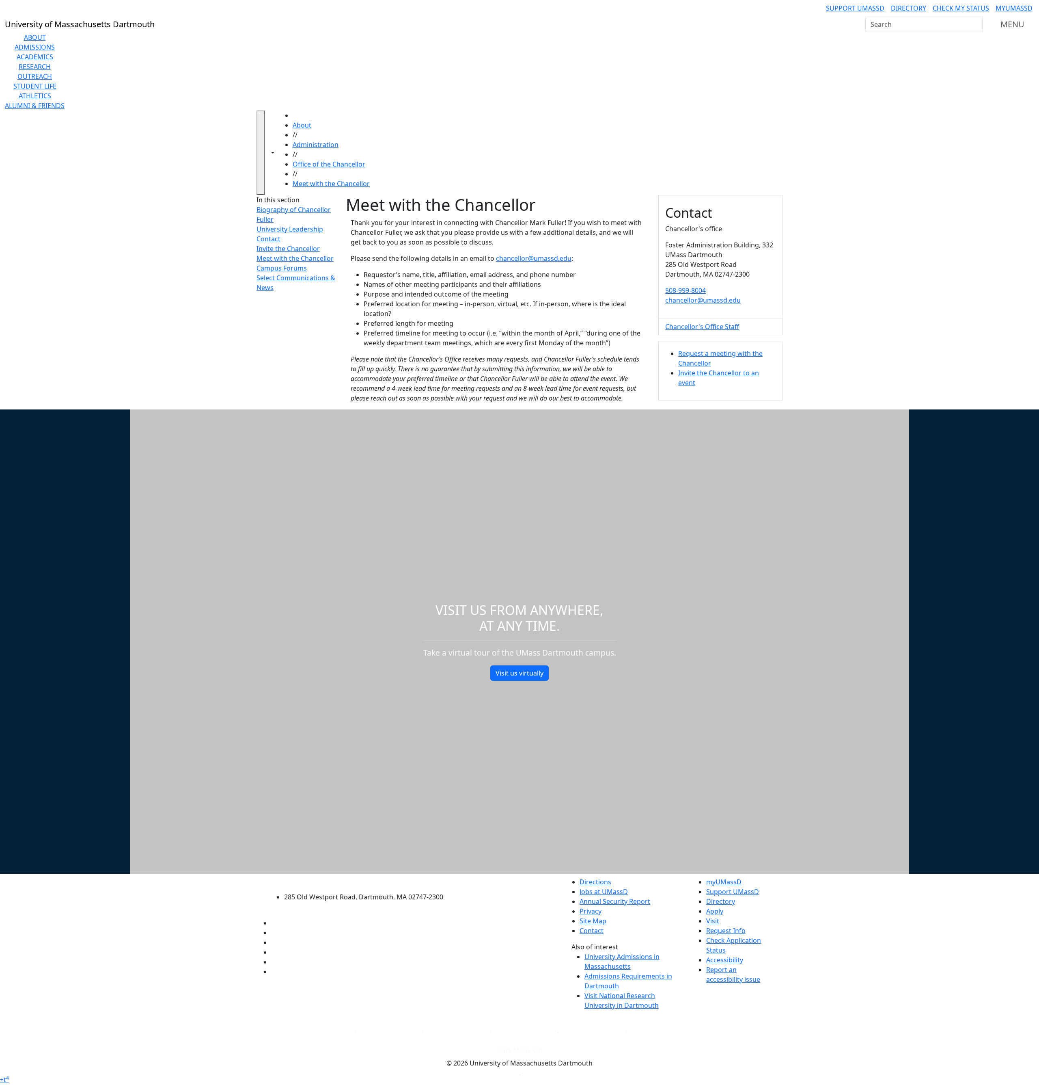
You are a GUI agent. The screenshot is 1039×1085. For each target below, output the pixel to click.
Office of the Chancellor (329, 164)
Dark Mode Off (520, 1050)
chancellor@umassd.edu (533, 258)
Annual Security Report (615, 901)
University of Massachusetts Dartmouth (368, 881)
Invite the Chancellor (288, 248)
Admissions (35, 47)
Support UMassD (855, 8)
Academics (35, 56)
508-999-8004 (685, 290)
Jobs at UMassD (604, 891)
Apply (714, 911)
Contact (268, 238)
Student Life (34, 86)
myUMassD (1014, 8)
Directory (908, 8)
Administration (315, 144)
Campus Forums (282, 268)
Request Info (726, 930)
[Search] (975, 24)
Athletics (35, 95)
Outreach (34, 76)
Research (35, 66)
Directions (595, 881)
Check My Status (961, 8)
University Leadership (290, 229)
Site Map (593, 920)
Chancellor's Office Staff (702, 326)
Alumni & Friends (35, 105)
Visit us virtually (519, 673)
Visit (712, 920)
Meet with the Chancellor (331, 183)
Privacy (590, 911)
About (35, 37)
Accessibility (724, 959)
